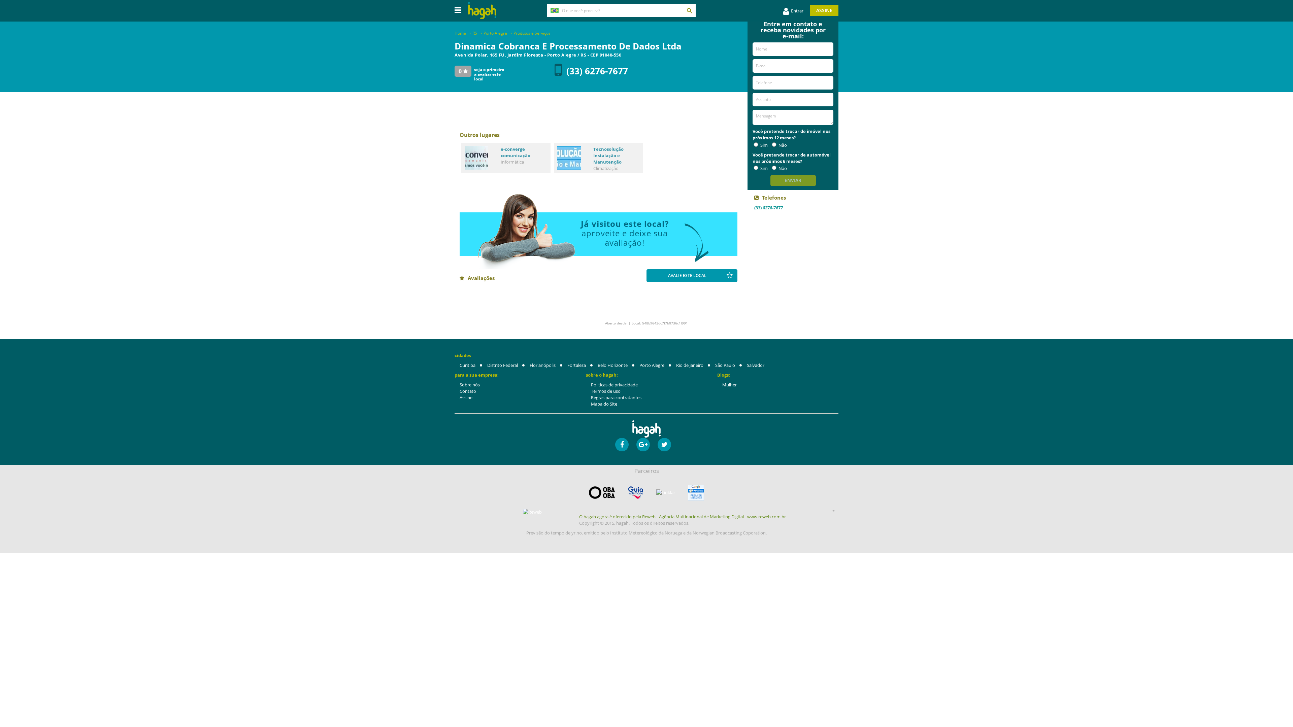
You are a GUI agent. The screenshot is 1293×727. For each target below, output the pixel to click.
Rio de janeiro (689, 365)
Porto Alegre (651, 365)
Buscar (689, 10)
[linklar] (665, 492)
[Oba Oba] (602, 492)
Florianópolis (543, 365)
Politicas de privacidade (614, 385)
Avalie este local (687, 275)
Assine (824, 10)
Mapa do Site (604, 404)
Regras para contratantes (616, 397)
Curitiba (467, 365)
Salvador (755, 365)
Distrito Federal (502, 365)
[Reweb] (532, 512)
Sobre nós (470, 385)
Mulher (729, 385)
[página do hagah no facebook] (622, 444)
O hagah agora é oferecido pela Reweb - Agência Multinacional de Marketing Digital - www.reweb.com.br (682, 517)
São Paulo (725, 365)
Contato (468, 391)
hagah (482, 10)
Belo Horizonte (613, 365)
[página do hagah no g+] (643, 444)
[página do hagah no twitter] (664, 444)
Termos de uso (606, 391)
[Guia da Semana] (635, 492)
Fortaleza (576, 365)
